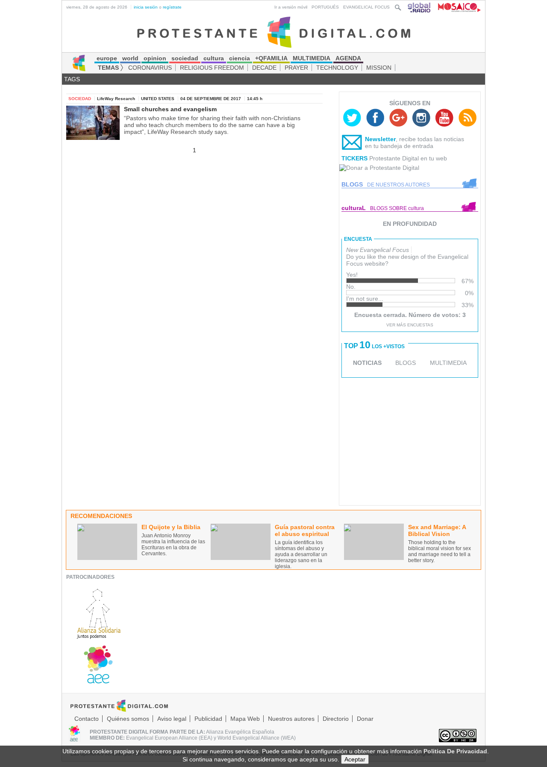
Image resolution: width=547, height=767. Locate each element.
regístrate (172, 7)
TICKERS (354, 158)
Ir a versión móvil (290, 7)
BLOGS (405, 362)
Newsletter (380, 139)
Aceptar (354, 759)
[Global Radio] (420, 7)
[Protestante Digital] (273, 31)
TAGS (72, 79)
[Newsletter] (352, 144)
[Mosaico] (456, 7)
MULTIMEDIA (448, 362)
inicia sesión (146, 7)
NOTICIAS (367, 362)
